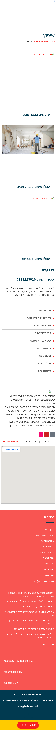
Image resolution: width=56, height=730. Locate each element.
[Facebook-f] (31, 714)
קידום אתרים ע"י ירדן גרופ (28, 694)
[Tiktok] (52, 434)
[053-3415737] (3, 678)
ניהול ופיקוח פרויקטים (39, 318)
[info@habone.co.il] (3, 667)
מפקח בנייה (44, 310)
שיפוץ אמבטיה (43, 333)
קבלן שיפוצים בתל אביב (33, 186)
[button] (19, 14)
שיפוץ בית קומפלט (40, 340)
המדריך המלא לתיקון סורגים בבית (38, 607)
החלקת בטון (44, 363)
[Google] (24, 714)
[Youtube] (46, 434)
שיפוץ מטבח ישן (42, 325)
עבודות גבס (44, 371)
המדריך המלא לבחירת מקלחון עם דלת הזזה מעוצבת (30, 601)
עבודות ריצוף (44, 348)
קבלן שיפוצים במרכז (36, 259)
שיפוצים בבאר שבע (36, 114)
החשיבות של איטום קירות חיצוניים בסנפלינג (34, 629)
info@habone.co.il (13, 672)
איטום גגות (45, 356)
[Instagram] (41, 434)
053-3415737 (10, 683)
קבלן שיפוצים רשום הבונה (44, 42)
